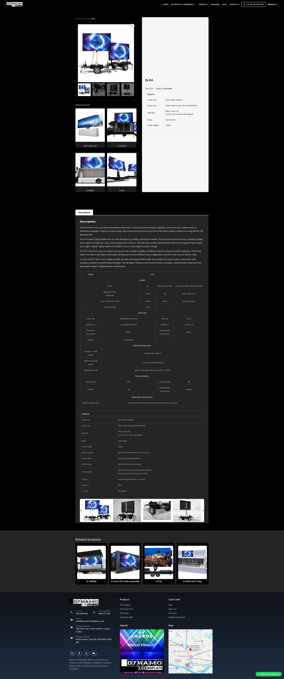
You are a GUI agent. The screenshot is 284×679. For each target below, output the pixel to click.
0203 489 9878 (82, 613)
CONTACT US (235, 4)
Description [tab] (84, 212)
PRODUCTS (203, 4)
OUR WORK (215, 4)
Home (165, 4)
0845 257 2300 (104, 613)
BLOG (224, 4)
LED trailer (86, 19)
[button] (195, 4)
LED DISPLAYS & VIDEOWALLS (182, 4)
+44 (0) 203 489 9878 (255, 4)
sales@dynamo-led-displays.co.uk (90, 621)
